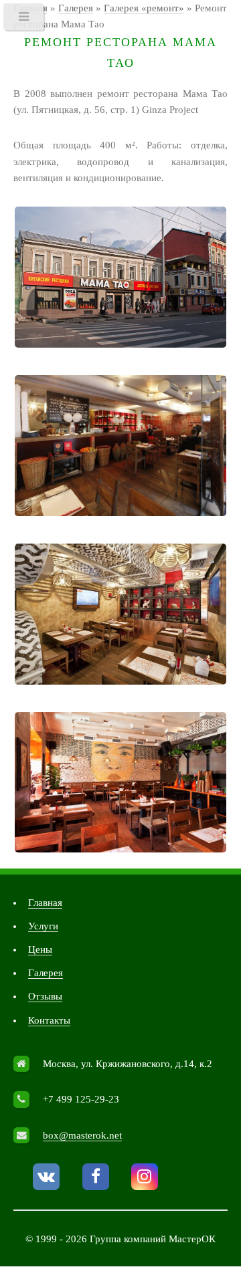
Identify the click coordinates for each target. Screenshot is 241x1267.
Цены (40, 949)
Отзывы (45, 996)
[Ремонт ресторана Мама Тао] (120, 277)
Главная (45, 902)
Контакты (49, 1020)
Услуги (43, 926)
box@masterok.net (82, 1135)
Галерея (45, 972)
